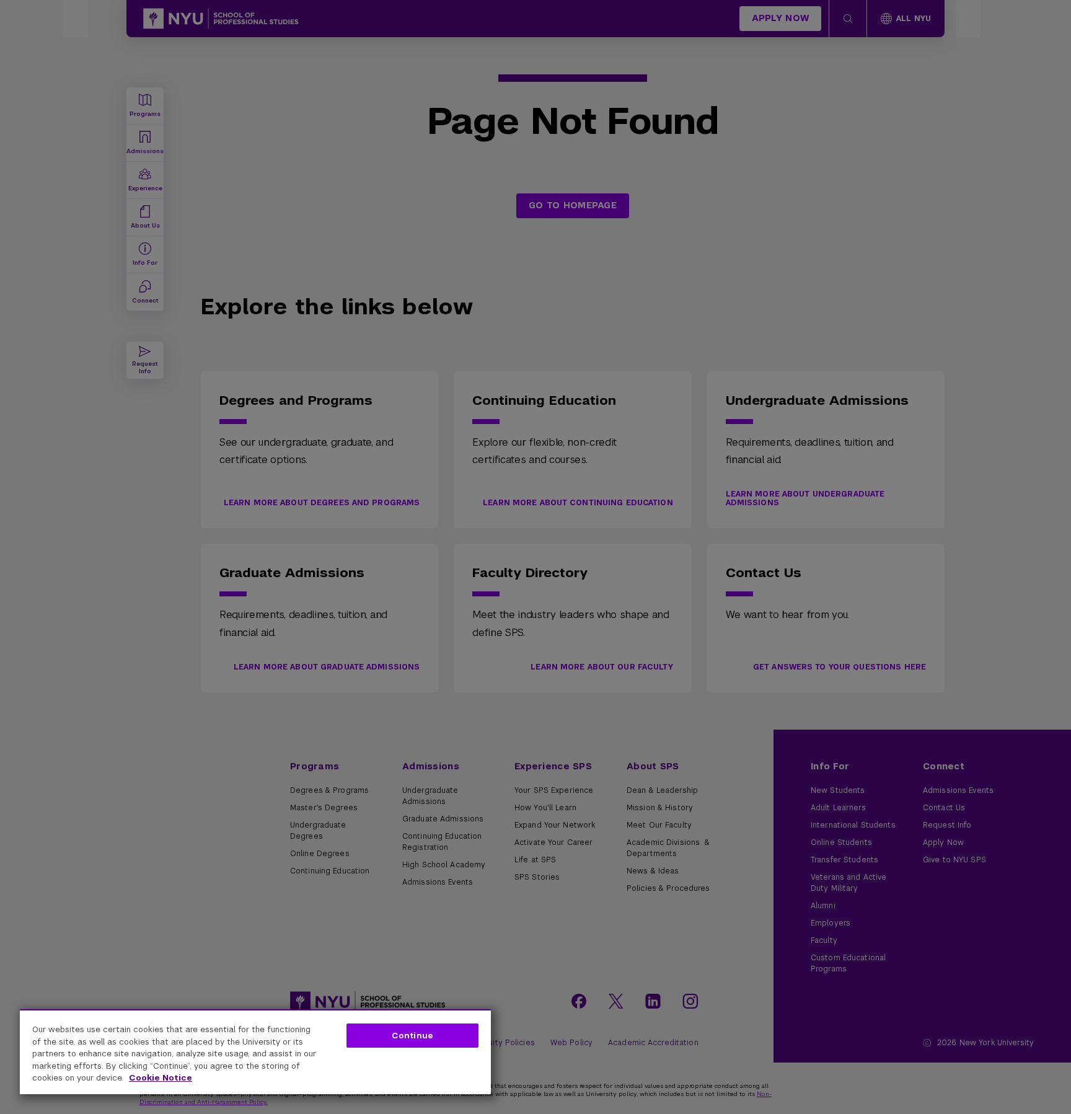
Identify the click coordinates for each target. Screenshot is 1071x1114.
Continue (412, 1035)
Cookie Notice (160, 1077)
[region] (255, 1051)
